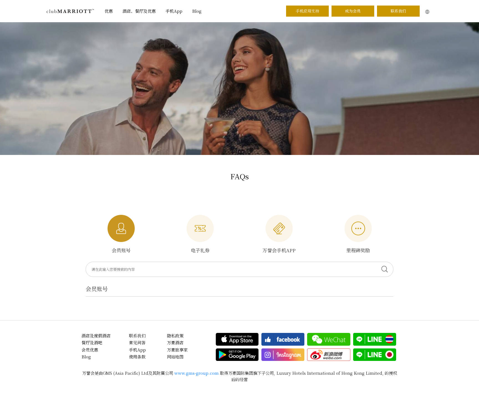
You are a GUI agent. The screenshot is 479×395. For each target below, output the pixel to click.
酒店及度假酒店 (96, 335)
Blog (197, 11)
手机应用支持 (307, 11)
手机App (173, 11)
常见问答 (137, 342)
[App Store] (237, 339)
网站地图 (175, 357)
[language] (427, 12)
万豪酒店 (175, 342)
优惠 (109, 11)
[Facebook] (282, 339)
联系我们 (398, 11)
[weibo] (328, 354)
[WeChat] (328, 339)
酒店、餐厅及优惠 (139, 11)
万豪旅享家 (177, 350)
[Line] (374, 339)
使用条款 (137, 357)
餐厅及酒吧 (91, 342)
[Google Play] (237, 354)
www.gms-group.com (196, 373)
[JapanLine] (374, 354)
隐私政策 (175, 335)
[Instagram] (282, 354)
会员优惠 (89, 350)
